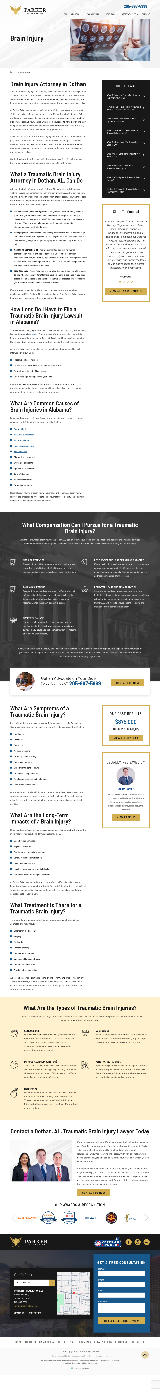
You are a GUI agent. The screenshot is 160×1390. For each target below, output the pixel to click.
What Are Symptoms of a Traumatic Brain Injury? (122, 143)
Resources (111, 14)
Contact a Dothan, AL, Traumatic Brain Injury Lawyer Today (123, 190)
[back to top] (145, 1355)
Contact (146, 14)
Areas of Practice (50, 1341)
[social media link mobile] (129, 1242)
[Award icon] (27, 1218)
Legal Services (93, 14)
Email (101, 1290)
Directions (19, 1312)
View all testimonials (126, 291)
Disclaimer (84, 1341)
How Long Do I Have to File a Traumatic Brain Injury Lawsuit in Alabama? (124, 108)
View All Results (126, 738)
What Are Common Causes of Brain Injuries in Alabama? (121, 120)
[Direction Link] (73, 1273)
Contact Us (138, 1341)
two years (33, 334)
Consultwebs (84, 1368)
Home (65, 14)
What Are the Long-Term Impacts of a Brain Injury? (123, 155)
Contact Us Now (127, 683)
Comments (104, 1301)
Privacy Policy (103, 1341)
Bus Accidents (20, 451)
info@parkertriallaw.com (25, 1305)
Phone (101, 1279)
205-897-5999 (85, 683)
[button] (120, 282)
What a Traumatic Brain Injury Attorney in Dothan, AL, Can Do (123, 96)
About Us (75, 14)
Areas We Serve (129, 14)
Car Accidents (20, 429)
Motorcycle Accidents (24, 434)
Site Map (69, 1341)
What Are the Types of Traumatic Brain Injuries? (123, 178)
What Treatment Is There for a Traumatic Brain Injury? (120, 167)
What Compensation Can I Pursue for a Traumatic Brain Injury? (123, 131)
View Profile (126, 817)
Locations (121, 1341)
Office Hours (35, 1312)
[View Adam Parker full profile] (125, 768)
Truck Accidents (21, 440)
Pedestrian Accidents (24, 445)
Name (101, 1268)
